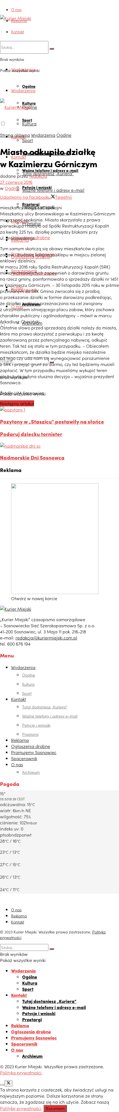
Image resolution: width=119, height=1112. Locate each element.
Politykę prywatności (20, 1108)
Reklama (19, 20)
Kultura (29, 123)
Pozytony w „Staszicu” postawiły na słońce (52, 421)
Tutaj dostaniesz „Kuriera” (48, 173)
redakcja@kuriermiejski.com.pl (46, 637)
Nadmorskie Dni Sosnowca (32, 457)
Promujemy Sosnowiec (33, 752)
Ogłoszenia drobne (30, 746)
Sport (27, 140)
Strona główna (15, 135)
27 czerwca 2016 (16, 182)
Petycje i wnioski (36, 725)
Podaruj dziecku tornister (31, 433)
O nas (16, 9)
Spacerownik (24, 758)
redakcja (38, 176)
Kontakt (17, 31)
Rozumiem (55, 1108)
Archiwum (31, 772)
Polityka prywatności (21, 1072)
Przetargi (30, 734)
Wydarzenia (23, 90)
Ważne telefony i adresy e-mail (53, 190)
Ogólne (28, 86)
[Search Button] (52, 49)
